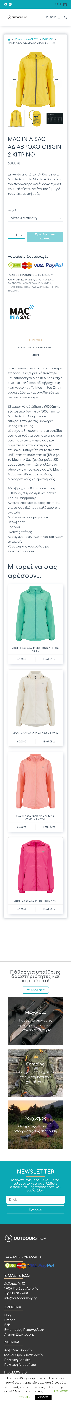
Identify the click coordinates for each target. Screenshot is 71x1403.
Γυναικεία (44, 283)
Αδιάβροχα (15, 283)
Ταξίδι (54, 287)
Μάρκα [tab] (35, 355)
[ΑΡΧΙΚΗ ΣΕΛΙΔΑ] (9, 39)
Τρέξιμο (13, 291)
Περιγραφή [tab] (35, 340)
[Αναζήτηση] (65, 17)
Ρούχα (44, 287)
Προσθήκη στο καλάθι (45, 236)
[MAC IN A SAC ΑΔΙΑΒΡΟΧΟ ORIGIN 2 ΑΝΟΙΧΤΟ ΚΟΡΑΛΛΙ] (35, 781)
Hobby (29, 280)
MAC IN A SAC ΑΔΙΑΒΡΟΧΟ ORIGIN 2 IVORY (35, 733)
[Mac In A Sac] (21, 312)
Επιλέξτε (49, 659)
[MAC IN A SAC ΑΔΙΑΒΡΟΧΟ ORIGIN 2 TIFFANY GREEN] (35, 613)
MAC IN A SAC (44, 280)
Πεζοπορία (15, 287)
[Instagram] (10, 4)
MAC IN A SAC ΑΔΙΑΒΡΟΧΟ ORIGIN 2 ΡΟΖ (35, 901)
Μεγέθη (13, 210)
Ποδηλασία (31, 287)
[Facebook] (5, 4)
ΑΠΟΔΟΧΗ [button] (43, 1397)
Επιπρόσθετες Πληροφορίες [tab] (35, 347)
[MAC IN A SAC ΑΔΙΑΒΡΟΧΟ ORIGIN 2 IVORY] (35, 699)
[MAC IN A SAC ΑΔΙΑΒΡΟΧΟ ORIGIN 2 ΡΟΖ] (35, 866)
